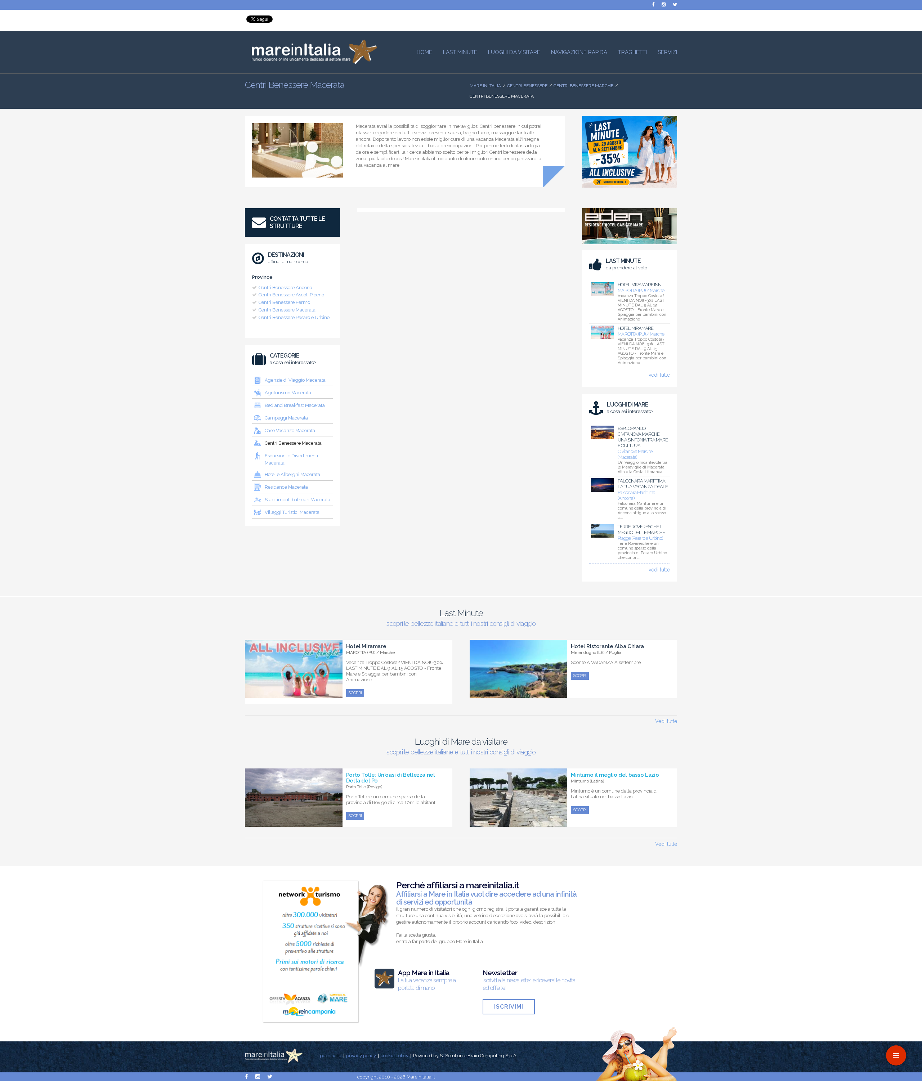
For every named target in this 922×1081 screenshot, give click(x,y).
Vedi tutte (666, 721)
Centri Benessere (527, 85)
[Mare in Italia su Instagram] (664, 4)
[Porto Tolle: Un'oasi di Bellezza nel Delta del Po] (294, 823)
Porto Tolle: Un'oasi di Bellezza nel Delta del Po (390, 778)
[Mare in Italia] (311, 62)
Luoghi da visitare (514, 52)
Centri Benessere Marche (583, 85)
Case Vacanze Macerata (290, 430)
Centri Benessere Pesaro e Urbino (294, 317)
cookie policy (394, 1055)
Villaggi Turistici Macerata (292, 512)
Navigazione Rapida (579, 52)
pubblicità (330, 1055)
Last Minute (460, 52)
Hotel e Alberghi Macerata (292, 474)
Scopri (355, 693)
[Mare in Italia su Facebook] (653, 4)
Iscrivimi (508, 1006)
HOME (424, 52)
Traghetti (632, 52)
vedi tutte (659, 375)
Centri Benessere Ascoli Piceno (291, 294)
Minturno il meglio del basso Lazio (615, 775)
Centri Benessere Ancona (285, 287)
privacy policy (361, 1055)
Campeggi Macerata (286, 418)
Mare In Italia (485, 85)
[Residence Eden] (629, 246)
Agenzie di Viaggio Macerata (295, 380)
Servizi (667, 52)
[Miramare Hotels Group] (629, 189)
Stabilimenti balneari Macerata (297, 499)
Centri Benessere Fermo (284, 302)
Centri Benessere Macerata (287, 310)
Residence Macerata (286, 487)
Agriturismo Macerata (288, 392)
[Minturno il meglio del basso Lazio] (518, 823)
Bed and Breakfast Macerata (295, 405)
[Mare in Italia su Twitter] (675, 4)
